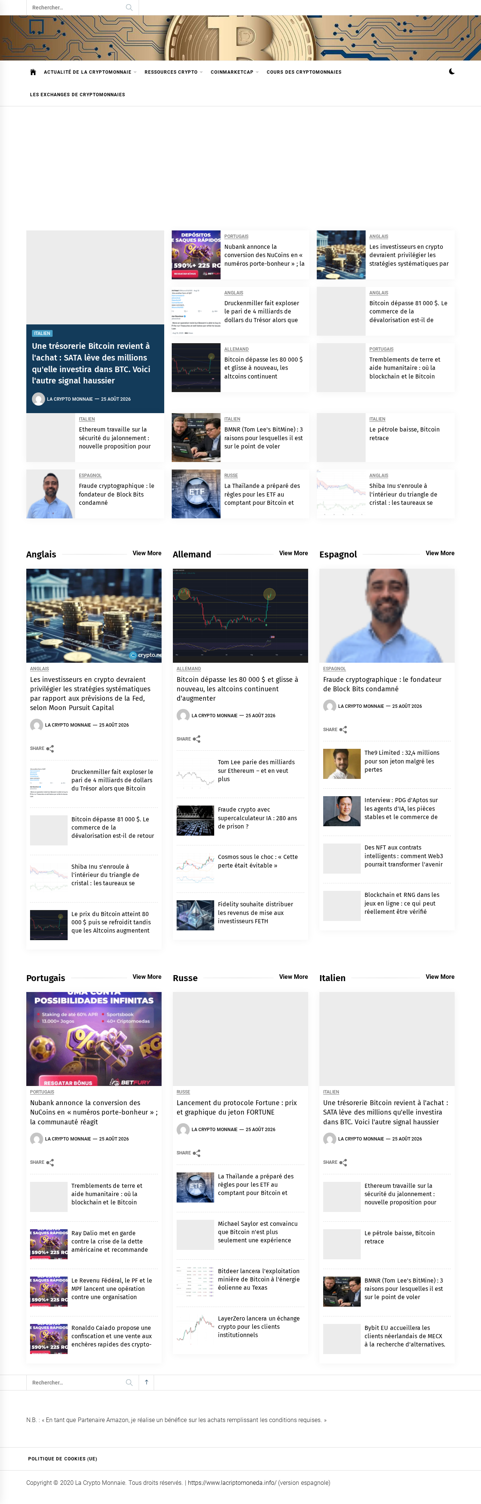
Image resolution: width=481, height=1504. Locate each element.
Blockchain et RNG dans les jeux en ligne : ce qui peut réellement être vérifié (402, 903)
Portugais (236, 236)
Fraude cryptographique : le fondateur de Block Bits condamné (116, 494)
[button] (452, 72)
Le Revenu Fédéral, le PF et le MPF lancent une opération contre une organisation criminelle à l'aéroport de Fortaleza (111, 1297)
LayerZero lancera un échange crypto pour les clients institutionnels (259, 1327)
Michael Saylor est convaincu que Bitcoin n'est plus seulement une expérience (258, 1232)
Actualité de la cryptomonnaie (88, 72)
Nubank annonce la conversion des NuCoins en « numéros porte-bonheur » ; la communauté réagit (93, 1112)
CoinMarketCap (232, 72)
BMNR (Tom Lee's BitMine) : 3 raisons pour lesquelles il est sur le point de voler (263, 438)
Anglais (378, 236)
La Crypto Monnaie (70, 399)
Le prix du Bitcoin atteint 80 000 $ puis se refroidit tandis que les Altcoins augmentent (111, 922)
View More (147, 553)
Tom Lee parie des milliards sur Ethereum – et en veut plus (256, 771)
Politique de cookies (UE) (62, 1459)
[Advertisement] (240, 162)
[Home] (33, 72)
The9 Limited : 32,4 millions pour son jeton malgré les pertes (402, 761)
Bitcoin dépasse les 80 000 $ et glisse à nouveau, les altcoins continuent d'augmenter (237, 689)
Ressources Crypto (171, 72)
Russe (231, 475)
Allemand (236, 349)
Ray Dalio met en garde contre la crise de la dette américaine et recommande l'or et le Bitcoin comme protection (109, 1250)
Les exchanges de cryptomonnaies (77, 94)
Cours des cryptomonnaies (304, 72)
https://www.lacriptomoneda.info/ (232, 1482)
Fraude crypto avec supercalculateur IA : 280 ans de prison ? (257, 818)
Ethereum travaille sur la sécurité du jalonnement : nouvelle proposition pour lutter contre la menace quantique (115, 446)
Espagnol (90, 475)
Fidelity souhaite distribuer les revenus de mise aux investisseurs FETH (255, 913)
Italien (42, 333)
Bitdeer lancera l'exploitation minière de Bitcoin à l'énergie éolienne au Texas (259, 1280)
